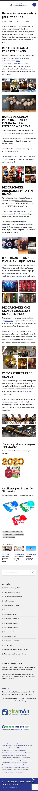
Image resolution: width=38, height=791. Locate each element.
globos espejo (8, 321)
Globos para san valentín (8, 764)
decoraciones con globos (8, 750)
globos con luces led (7, 757)
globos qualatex (18, 764)
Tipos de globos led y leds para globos (16, 649)
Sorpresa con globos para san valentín (11, 767)
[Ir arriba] (34, 778)
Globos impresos (6, 760)
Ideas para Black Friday (11, 605)
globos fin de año (9, 537)
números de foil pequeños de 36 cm (20, 211)
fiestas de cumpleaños (21, 755)
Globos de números (25, 757)
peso (25, 72)
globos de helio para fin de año (13, 534)
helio (5, 69)
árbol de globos (5, 772)
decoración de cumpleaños (8, 755)
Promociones (8, 645)
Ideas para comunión (10, 614)
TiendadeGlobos (9, 22)
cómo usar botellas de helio (8, 748)
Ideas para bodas (9, 610)
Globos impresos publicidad (13, 596)
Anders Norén (12, 787)
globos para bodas (15, 760)
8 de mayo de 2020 (23, 22)
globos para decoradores (8, 762)
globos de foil (15, 58)
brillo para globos (6, 743)
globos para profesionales (21, 762)
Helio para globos (9, 601)
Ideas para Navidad (10, 636)
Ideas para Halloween (11, 627)
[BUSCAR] (33, 573)
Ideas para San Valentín (11, 641)
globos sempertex (27, 764)
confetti (23, 743)
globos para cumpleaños (26, 760)
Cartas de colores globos (12, 588)
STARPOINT (13, 156)
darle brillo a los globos (21, 748)
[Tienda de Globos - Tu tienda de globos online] (19, 4)
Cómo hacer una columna (15, 276)
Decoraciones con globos (12, 592)
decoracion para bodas (20, 750)
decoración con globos (7, 752)
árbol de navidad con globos (17, 772)
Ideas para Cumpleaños (11, 618)
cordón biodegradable (10, 402)
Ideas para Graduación (11, 623)
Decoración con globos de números (22, 752)
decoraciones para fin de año (12, 531)
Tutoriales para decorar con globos (15, 654)
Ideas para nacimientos (11, 632)
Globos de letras (16, 757)
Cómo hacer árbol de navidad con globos (22, 745)
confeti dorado (18, 63)
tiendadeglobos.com (25, 701)
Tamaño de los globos (7, 769)
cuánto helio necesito (7, 745)
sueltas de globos (25, 767)
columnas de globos (16, 743)
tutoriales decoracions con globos (21, 769)
